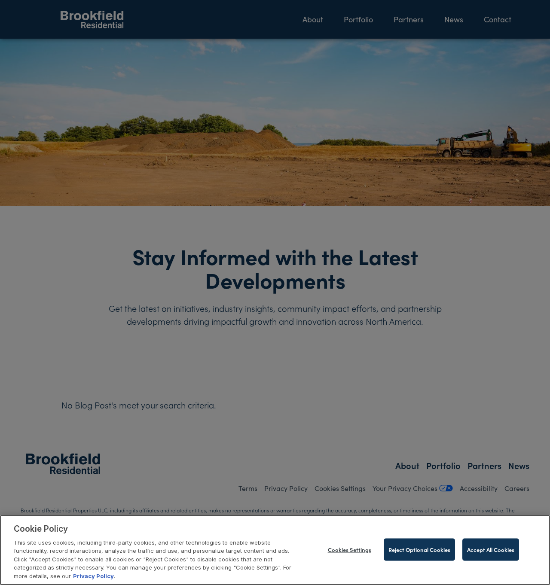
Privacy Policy (93, 576)
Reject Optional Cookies (419, 549)
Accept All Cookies (490, 549)
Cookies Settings (349, 549)
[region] (275, 550)
